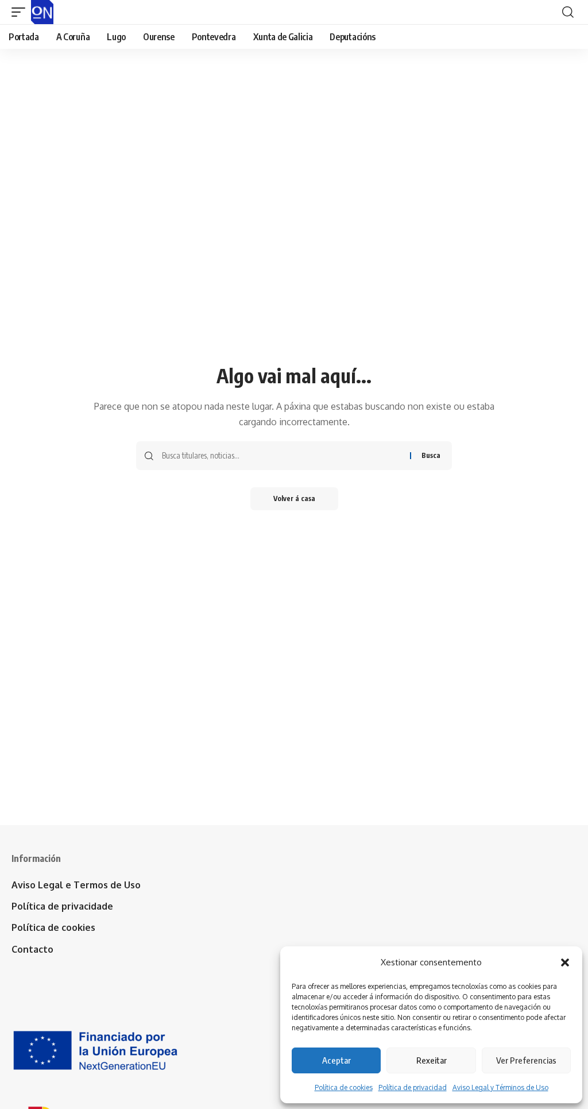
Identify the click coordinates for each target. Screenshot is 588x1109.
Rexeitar (431, 1060)
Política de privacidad (412, 1087)
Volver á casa (294, 498)
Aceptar (336, 1060)
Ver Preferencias (526, 1060)
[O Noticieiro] (42, 12)
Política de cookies (344, 1087)
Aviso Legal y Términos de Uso (500, 1087)
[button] (565, 962)
